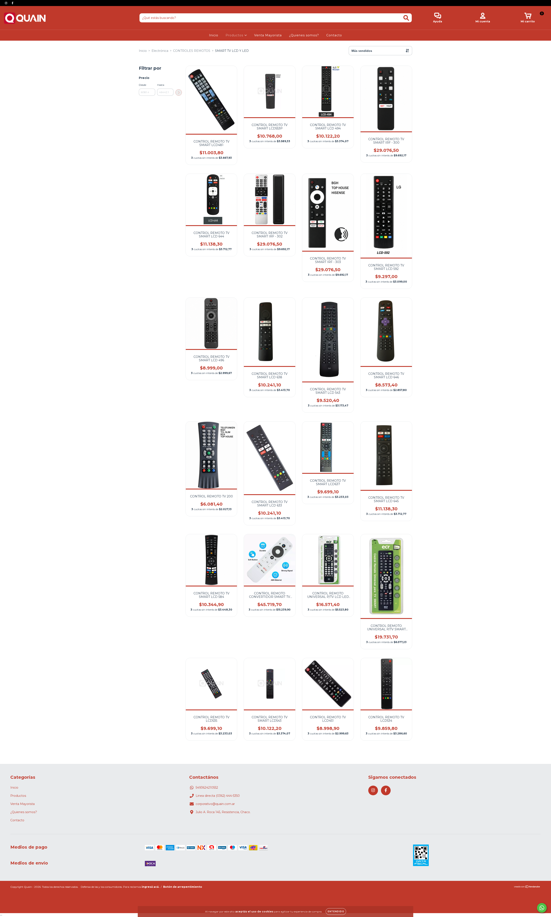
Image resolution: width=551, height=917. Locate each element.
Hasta (160, 84)
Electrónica (160, 51)
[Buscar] (406, 18)
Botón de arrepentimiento (182, 886)
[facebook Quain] (12, 3)
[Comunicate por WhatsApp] (542, 908)
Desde (142, 84)
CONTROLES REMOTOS (191, 51)
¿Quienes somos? (304, 35)
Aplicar (178, 92)
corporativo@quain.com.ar (215, 804)
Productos (235, 35)
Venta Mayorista (268, 35)
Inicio (213, 35)
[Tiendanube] (527, 887)
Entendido (336, 911)
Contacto (334, 35)
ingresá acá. (150, 886)
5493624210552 (207, 787)
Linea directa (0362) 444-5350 (218, 796)
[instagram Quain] (6, 3)
